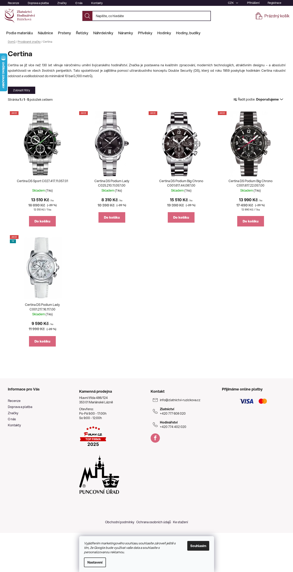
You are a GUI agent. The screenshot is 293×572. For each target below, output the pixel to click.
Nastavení (94, 562)
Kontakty (97, 3)
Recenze (13, 3)
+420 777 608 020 (173, 411)
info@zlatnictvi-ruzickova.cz (180, 400)
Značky (62, 3)
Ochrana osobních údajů (153, 522)
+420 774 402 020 (173, 424)
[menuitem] (19, 33)
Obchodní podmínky (119, 522)
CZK (231, 3)
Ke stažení (180, 522)
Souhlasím (198, 545)
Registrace (274, 3)
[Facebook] (155, 438)
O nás (79, 3)
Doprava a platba (38, 3)
